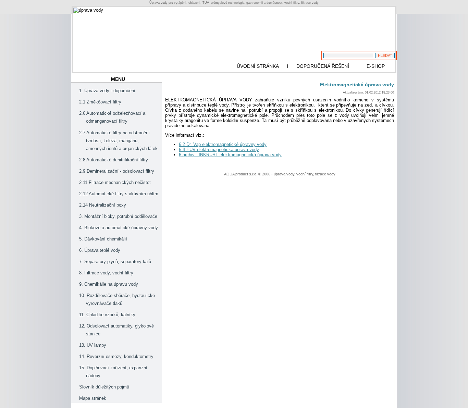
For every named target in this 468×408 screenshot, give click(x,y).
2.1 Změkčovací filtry (100, 101)
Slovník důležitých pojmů (104, 387)
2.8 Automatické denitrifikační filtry (113, 159)
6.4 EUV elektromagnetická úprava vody (219, 149)
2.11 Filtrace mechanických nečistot (115, 182)
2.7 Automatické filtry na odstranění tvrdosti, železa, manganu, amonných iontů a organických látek (118, 140)
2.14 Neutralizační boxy (102, 205)
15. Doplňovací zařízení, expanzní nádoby (113, 371)
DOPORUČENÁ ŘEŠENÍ (322, 66)
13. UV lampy (92, 345)
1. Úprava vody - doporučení (107, 90)
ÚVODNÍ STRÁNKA (258, 66)
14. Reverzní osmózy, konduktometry (116, 356)
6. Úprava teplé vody (99, 250)
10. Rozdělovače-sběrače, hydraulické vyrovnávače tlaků (117, 299)
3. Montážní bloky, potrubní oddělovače (118, 216)
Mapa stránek (92, 398)
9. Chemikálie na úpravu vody (108, 284)
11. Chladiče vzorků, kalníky (107, 314)
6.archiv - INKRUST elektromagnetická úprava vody (230, 154)
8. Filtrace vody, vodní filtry (106, 272)
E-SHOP (376, 66)
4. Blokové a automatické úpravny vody (118, 227)
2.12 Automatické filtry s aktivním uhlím (118, 193)
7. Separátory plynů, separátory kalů (115, 261)
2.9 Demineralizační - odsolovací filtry (116, 171)
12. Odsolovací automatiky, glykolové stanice (116, 329)
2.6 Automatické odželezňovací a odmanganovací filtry (112, 117)
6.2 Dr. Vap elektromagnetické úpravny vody (223, 144)
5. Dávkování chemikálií (103, 239)
